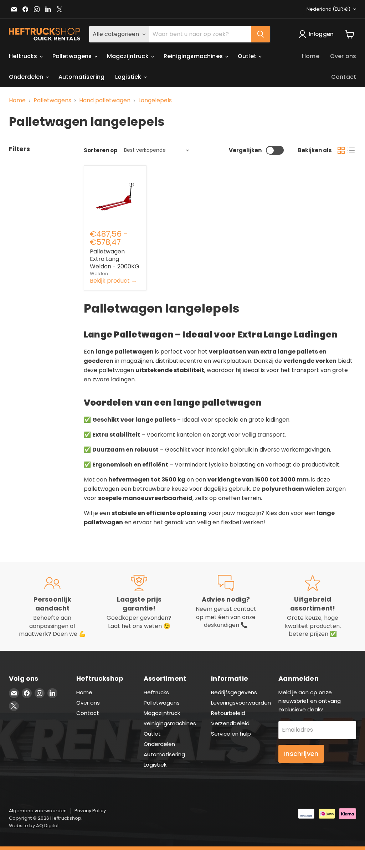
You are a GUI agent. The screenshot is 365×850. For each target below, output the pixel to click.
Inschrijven (301, 753)
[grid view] (341, 150)
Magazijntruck (128, 56)
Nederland (328, 9)
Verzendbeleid (230, 723)
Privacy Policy (90, 810)
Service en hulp (231, 733)
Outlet (248, 56)
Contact (343, 77)
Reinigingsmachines (194, 56)
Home (310, 56)
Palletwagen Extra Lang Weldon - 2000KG (114, 259)
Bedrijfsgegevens (234, 692)
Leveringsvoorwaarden (241, 702)
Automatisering (81, 77)
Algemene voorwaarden (38, 810)
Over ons (343, 56)
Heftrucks (24, 56)
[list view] (351, 150)
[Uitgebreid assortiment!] (312, 606)
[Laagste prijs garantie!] (139, 606)
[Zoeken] (260, 34)
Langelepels (155, 100)
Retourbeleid (228, 713)
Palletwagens (72, 56)
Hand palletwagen (104, 100)
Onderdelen (27, 77)
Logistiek (129, 77)
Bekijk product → (113, 281)
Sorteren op (101, 150)
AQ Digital (47, 825)
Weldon (99, 273)
